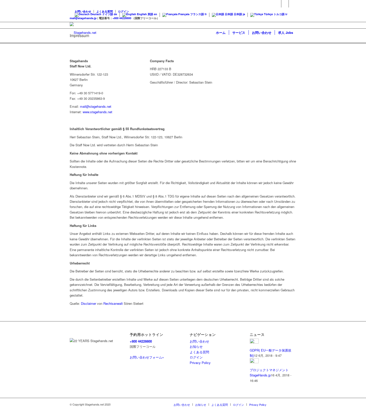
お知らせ (196, 346)
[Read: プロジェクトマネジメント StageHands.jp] (254, 362)
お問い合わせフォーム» (147, 357)
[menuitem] (221, 32)
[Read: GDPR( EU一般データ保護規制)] (254, 342)
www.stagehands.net (97, 111)
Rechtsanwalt (113, 303)
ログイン (196, 357)
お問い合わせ (199, 341)
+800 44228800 (122, 18)
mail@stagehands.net (95, 106)
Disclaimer (88, 303)
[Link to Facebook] (277, 3)
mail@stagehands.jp (83, 18)
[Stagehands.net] (83, 32)
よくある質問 (199, 352)
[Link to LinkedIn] (292, 3)
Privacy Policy (200, 362)
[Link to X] (285, 3)
